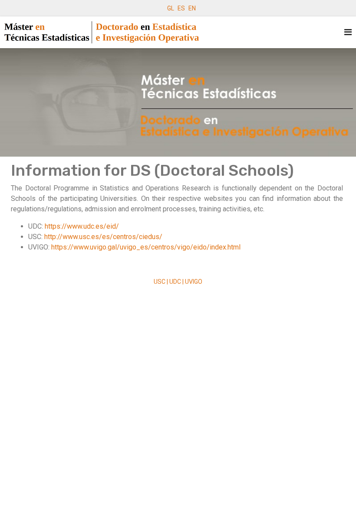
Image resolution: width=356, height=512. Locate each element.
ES (181, 8)
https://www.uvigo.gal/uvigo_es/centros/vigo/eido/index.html (146, 247)
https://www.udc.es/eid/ (82, 226)
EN (192, 8)
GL (170, 8)
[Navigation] (348, 32)
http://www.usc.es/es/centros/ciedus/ (103, 237)
